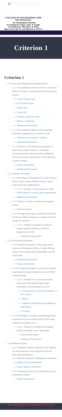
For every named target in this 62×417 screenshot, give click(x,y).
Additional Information (27, 125)
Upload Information (25, 165)
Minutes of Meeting (25, 121)
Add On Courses (24, 209)
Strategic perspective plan (28, 117)
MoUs (25, 299)
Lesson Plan (22, 108)
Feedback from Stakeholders (29, 362)
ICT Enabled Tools (25, 103)
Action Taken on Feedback (29, 367)
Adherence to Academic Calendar (32, 137)
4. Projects (25, 311)
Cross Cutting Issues (26, 99)
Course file (21, 112)
